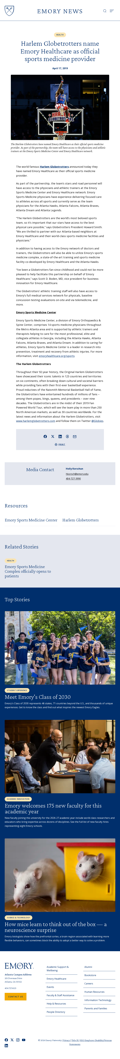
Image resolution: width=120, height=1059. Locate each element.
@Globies (97, 421)
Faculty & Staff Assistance (60, 995)
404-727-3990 (73, 478)
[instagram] (18, 1040)
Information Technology (97, 1000)
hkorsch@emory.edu (77, 474)
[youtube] (23, 1040)
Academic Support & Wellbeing (58, 968)
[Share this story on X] (52, 436)
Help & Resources (56, 1003)
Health (60, 35)
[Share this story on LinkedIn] (60, 436)
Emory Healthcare (56, 978)
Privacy (66, 1040)
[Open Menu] (112, 10)
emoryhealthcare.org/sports (57, 356)
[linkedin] (6, 1045)
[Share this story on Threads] (67, 436)
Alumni (88, 967)
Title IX (75, 1040)
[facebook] (6, 1040)
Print (62, 444)
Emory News (60, 11)
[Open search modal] (105, 10)
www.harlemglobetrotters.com (35, 421)
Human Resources (94, 991)
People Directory (56, 1012)
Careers (88, 983)
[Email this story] (74, 436)
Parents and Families (95, 1008)
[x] (12, 1040)
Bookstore (90, 975)
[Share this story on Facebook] (45, 436)
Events (50, 987)
